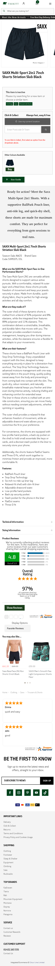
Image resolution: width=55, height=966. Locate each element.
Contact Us (8, 953)
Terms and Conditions (13, 833)
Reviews (7, 935)
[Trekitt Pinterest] (27, 792)
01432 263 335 (11, 949)
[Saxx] (42, 27)
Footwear (8, 854)
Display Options (20, 622)
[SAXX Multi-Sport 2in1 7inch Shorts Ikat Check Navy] (10, 162)
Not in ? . (25, 136)
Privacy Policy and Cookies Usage (18, 837)
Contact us (8, 928)
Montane (7, 903)
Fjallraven (8, 887)
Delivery (7, 822)
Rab (5, 895)
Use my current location (29, 121)
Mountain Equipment (13, 899)
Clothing (7, 851)
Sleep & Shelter (10, 858)
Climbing (7, 866)
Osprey (7, 906)
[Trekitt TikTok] (45, 792)
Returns (7, 829)
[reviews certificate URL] (38, 748)
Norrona (7, 910)
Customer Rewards (12, 932)
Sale (5, 870)
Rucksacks (8, 874)
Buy (10, 169)
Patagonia (8, 914)
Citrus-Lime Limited (37, 962)
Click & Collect (10, 825)
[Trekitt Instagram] (19, 792)
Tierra (6, 891)
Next (50, 663)
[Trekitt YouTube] (36, 792)
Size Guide (16, 179)
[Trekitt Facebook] (10, 792)
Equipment (8, 862)
